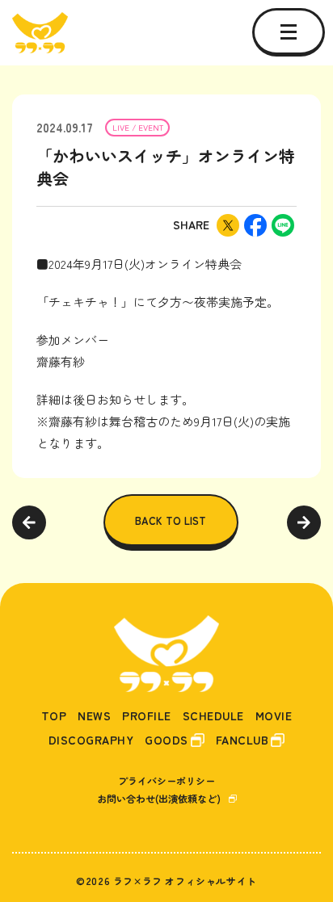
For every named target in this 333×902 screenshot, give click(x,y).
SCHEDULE (213, 716)
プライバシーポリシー (166, 780)
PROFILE (146, 716)
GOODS (166, 740)
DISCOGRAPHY (91, 740)
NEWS (94, 716)
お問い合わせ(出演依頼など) (159, 798)
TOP (54, 716)
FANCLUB (242, 740)
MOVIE (274, 716)
